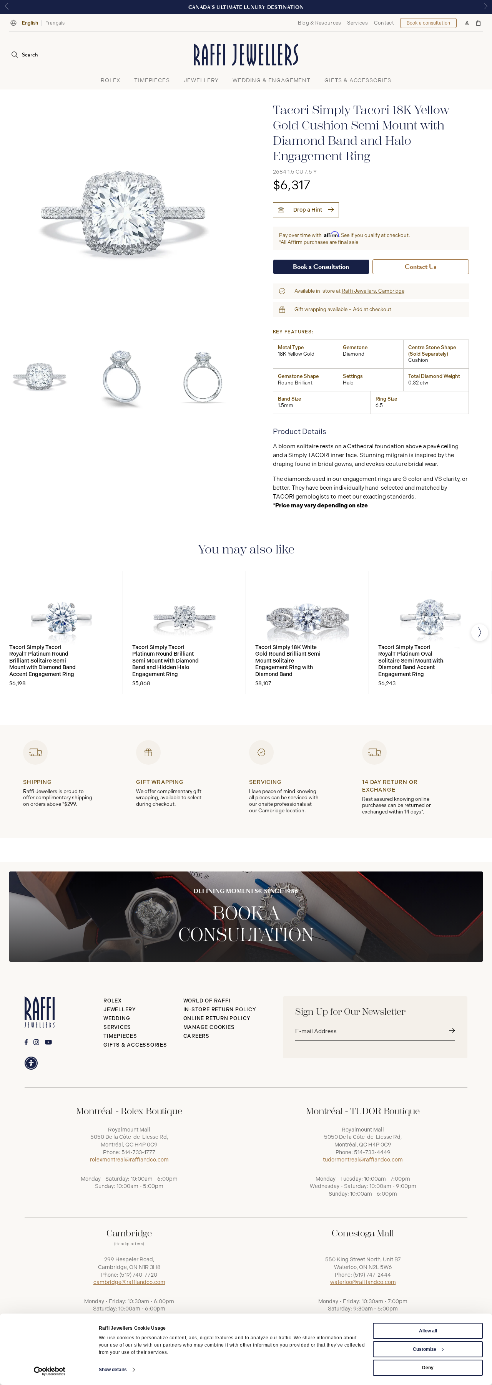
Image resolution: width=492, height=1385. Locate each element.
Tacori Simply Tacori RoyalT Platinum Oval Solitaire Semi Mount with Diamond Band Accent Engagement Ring (410, 661)
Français (55, 23)
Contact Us (420, 267)
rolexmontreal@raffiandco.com (129, 1159)
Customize (424, 1349)
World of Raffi (207, 1001)
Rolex (112, 1001)
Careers (196, 1036)
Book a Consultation (321, 267)
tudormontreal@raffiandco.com (363, 1159)
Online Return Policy (217, 1018)
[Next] (479, 632)
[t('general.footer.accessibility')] (31, 1063)
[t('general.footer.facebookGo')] (26, 1042)
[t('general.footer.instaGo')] (36, 1042)
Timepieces (120, 1036)
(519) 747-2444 (372, 1275)
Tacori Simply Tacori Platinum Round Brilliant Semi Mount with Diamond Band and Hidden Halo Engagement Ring (165, 661)
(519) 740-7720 (138, 1275)
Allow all (428, 1331)
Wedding (116, 1018)
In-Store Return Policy (219, 1009)
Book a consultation (428, 23)
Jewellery (119, 1009)
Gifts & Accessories (135, 1045)
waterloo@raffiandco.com (363, 1282)
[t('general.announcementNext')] (485, 7)
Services (357, 23)
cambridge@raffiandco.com (129, 1282)
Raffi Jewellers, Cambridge (373, 291)
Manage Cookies (209, 1027)
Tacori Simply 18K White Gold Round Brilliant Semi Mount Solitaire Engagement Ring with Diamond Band (288, 661)
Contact (384, 23)
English (30, 23)
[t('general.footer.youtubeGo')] (48, 1042)
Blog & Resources (319, 23)
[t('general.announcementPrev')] (6, 7)
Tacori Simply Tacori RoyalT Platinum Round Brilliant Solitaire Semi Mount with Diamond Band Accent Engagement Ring (42, 661)
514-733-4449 (372, 1152)
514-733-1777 (138, 1152)
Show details (113, 1369)
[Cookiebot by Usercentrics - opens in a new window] (49, 1371)
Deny (428, 1367)
